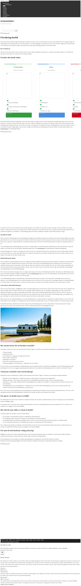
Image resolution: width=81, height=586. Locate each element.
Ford (14, 540)
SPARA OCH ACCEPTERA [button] (7, 584)
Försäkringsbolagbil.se (7, 21)
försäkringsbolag (4, 128)
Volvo (42, 540)
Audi (7, 540)
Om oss (17, 541)
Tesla (34, 540)
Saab (27, 540)
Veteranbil (5, 12)
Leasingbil (5, 8)
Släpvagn (4, 11)
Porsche (23, 540)
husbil (19, 288)
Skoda (30, 540)
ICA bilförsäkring (9, 4)
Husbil (4, 5)
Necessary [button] (3, 568)
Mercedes (18, 540)
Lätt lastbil (5, 9)
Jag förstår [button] (64, 548)
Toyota (38, 540)
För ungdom (5, 16)
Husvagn (4, 7)
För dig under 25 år (6, 15)
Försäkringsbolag (6, 3)
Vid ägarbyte (5, 13)
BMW (10, 540)
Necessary (4, 570)
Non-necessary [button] (4, 577)
